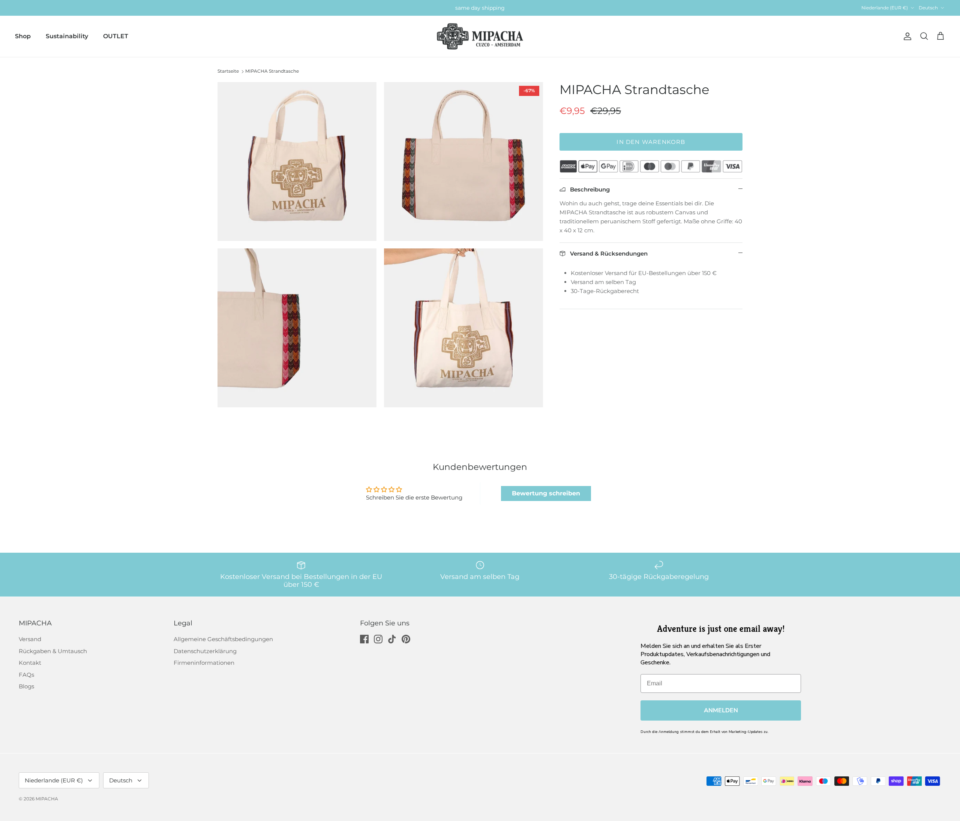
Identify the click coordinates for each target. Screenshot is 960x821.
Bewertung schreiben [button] (546, 493)
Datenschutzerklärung (205, 651)
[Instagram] (378, 639)
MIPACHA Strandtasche (272, 71)
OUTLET (115, 36)
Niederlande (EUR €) (884, 7)
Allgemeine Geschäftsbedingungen (223, 639)
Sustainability (67, 36)
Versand (30, 639)
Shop (23, 36)
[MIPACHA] (480, 36)
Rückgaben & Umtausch (53, 651)
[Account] (906, 36)
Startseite (228, 71)
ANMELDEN (721, 710)
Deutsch (928, 7)
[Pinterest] (406, 639)
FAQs (26, 674)
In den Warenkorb (650, 141)
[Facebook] (364, 639)
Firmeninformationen (204, 662)
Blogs (26, 686)
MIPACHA (47, 799)
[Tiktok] (392, 639)
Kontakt (30, 662)
